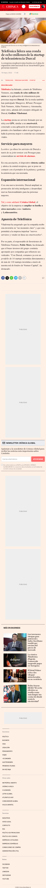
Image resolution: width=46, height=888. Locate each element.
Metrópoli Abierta (9, 783)
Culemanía (6, 790)
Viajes (4, 755)
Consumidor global (10, 801)
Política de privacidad (11, 833)
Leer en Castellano (7, 10)
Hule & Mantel (7, 805)
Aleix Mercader (7, 85)
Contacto (6, 825)
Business (5, 740)
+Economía (6, 759)
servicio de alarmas (26, 155)
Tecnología (9, 80)
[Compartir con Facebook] (3, 278)
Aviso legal (6, 822)
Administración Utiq (10, 851)
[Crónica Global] (14, 6)
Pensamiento (7, 751)
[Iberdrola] (33, 14)
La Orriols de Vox (37, 2)
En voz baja (6, 769)
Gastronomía (7, 762)
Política (5, 737)
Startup (32, 80)
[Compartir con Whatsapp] (11, 278)
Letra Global (7, 794)
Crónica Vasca (8, 786)
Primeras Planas (8, 766)
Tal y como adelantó (18, 202)
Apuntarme (38, 459)
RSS (3, 829)
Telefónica (6, 89)
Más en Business (12, 628)
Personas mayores (21, 80)
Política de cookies (9, 836)
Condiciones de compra (11, 847)
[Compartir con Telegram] (16, 278)
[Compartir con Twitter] (7, 278)
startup (7, 119)
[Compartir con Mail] (20, 278)
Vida (4, 744)
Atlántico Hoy (7, 797)
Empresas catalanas (10, 840)
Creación (6, 748)
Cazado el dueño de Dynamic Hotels (19, 2)
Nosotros (6, 818)
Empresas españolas (10, 844)
